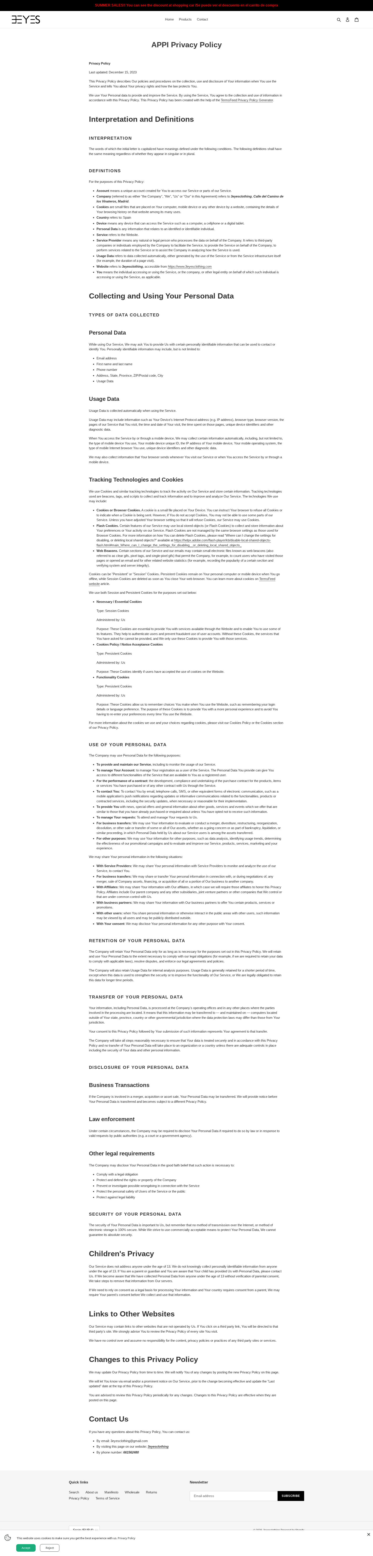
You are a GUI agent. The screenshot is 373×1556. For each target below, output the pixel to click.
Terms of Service (108, 1498)
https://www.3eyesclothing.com (190, 266)
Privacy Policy (79, 1498)
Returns (151, 1492)
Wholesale (132, 1492)
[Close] (369, 1534)
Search (74, 1492)
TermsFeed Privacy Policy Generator (247, 100)
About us (91, 1492)
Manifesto (111, 1492)
